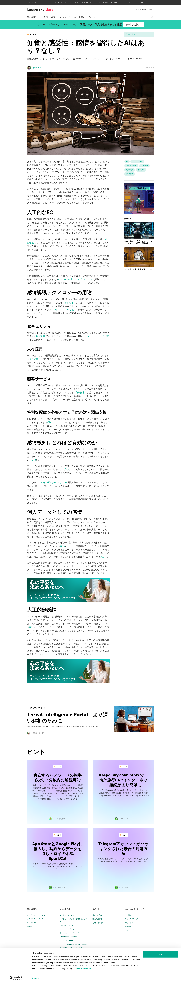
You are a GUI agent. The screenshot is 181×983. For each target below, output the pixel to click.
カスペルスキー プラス (35, 919)
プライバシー (131, 166)
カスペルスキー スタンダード (37, 915)
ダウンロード (64, 17)
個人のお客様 (97, 915)
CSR (126, 930)
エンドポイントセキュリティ (70, 915)
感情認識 (129, 170)
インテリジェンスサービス (69, 933)
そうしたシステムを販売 (97, 336)
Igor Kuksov (37, 68)
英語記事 (69, 302)
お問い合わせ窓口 (98, 923)
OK (160, 954)
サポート (95, 909)
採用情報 (128, 926)
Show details (37, 978)
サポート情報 (79, 17)
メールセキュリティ (67, 929)
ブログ (90, 17)
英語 (49, 422)
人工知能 (32, 34)
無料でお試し (133, 24)
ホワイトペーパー (131, 923)
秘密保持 (129, 174)
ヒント (58, 766)
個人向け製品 (62, 2)
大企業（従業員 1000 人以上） (142, 2)
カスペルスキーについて (134, 909)
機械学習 (141, 170)
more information (83, 968)
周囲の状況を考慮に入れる (53, 482)
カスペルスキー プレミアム (37, 923)
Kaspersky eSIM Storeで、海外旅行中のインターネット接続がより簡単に (123, 780)
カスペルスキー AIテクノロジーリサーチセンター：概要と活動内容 (138, 242)
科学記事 (40, 336)
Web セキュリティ (66, 925)
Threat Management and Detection (73, 944)
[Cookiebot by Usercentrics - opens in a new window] (16, 978)
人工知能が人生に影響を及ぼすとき (138, 269)
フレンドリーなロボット (66, 310)
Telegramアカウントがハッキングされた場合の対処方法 (123, 848)
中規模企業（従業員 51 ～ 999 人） (113, 2)
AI (127, 161)
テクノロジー (137, 161)
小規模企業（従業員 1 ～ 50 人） (84, 2)
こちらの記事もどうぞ (37, 708)
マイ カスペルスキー (144, 9)
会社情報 (128, 915)
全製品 (29, 926)
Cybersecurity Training (68, 936)
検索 (151, 34)
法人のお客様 (65, 909)
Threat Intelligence (67, 940)
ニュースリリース (131, 919)
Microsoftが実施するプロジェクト (75, 279)
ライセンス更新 (49, 17)
